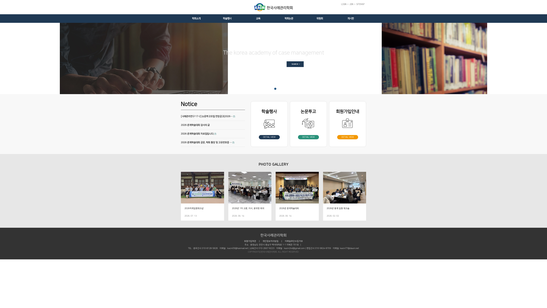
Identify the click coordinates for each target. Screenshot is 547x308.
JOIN (351, 4)
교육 (258, 18)
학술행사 (227, 18)
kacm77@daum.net (349, 248)
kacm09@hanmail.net (237, 248)
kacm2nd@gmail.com (294, 248)
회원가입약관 (250, 241)
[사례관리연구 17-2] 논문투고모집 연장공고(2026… (207, 116)
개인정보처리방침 (270, 241)
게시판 (350, 18)
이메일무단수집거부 (294, 241)
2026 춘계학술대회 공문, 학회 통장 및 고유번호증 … (206, 142)
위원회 (320, 18)
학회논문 (289, 18)
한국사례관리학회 (273, 235)
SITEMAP (360, 4)
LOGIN (343, 4)
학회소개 (196, 18)
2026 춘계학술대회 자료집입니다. (197, 133)
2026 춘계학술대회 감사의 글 (195, 125)
